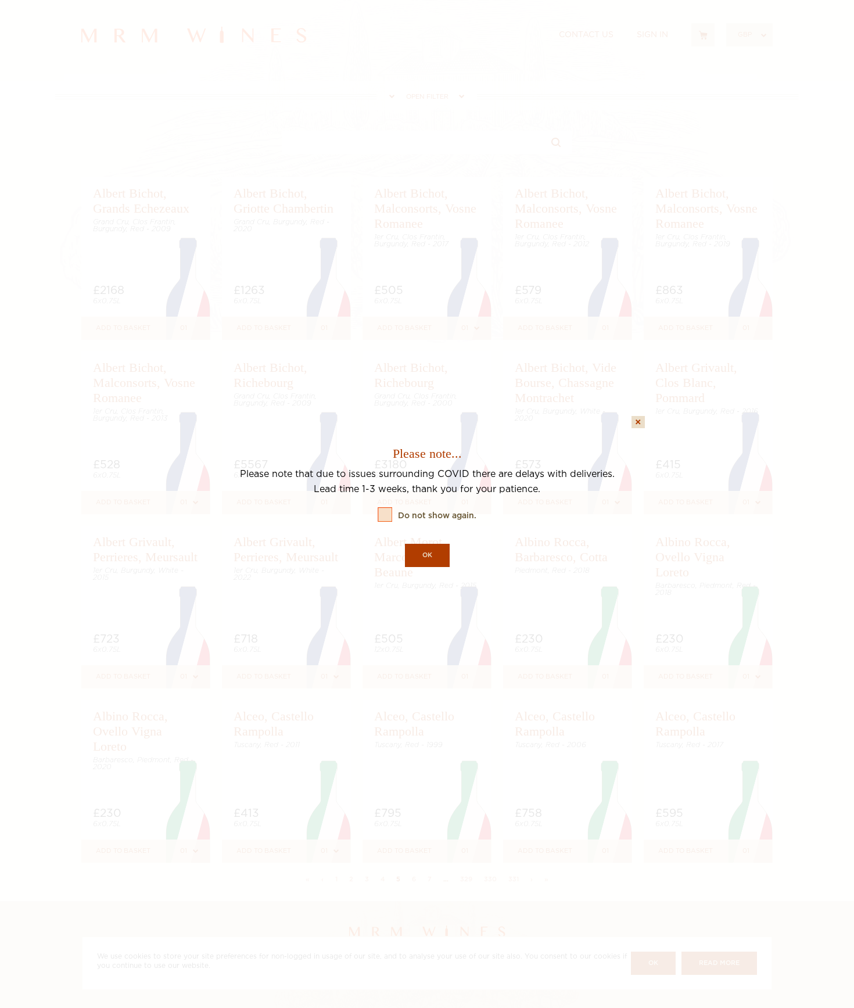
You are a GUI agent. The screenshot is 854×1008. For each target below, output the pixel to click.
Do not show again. (437, 515)
